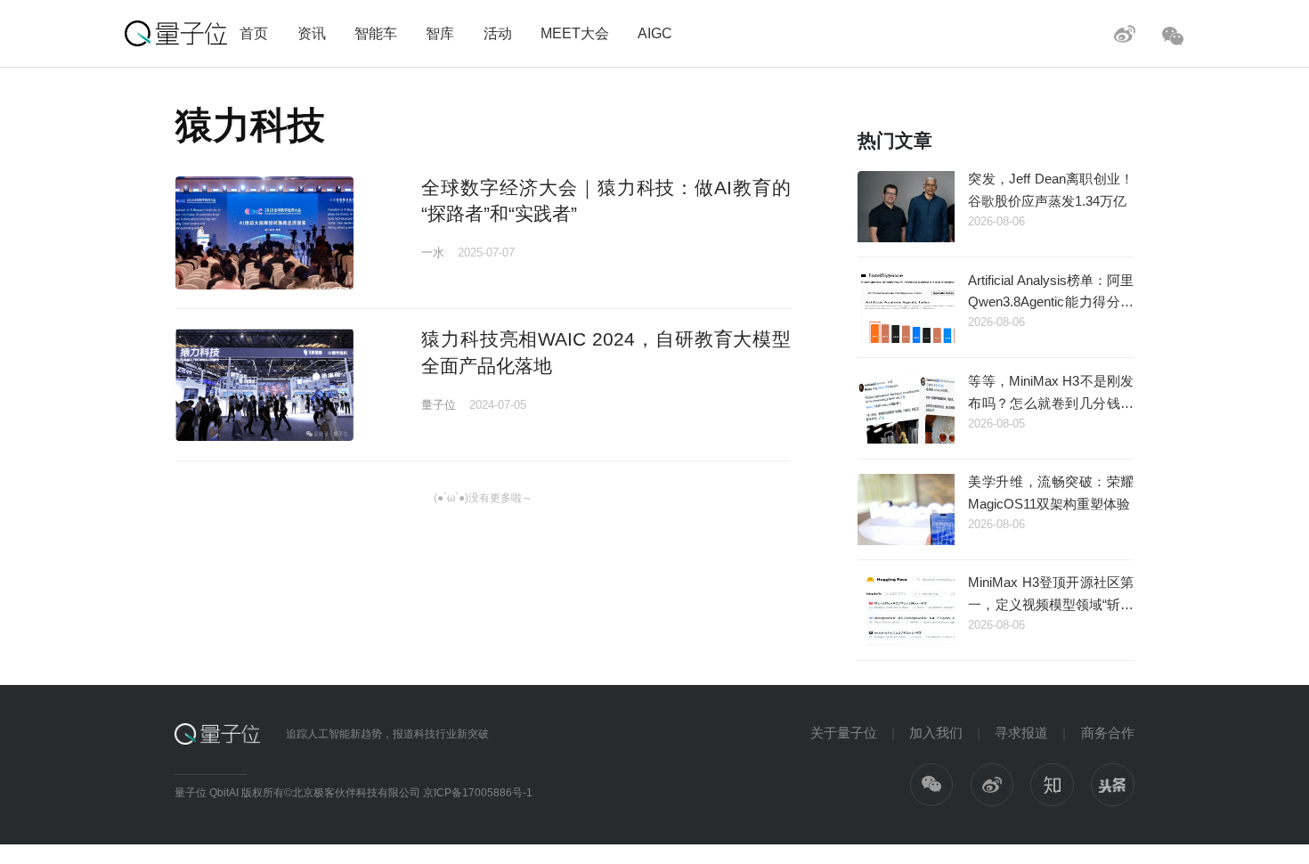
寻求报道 (1021, 732)
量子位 (438, 405)
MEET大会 (575, 33)
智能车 (375, 33)
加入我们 (936, 732)
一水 (432, 252)
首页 (254, 33)
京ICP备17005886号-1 (478, 793)
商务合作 (1107, 732)
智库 (440, 33)
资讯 (311, 33)
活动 (498, 33)
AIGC (655, 33)
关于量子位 (843, 732)
